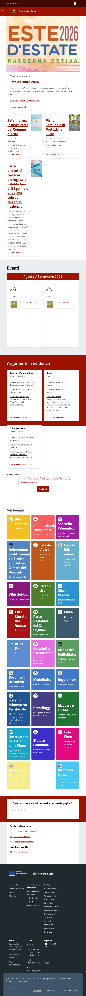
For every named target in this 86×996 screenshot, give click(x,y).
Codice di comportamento (33, 903)
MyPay (11, 892)
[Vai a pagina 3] (44, 348)
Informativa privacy (51, 910)
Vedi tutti (43, 489)
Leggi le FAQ (49, 928)
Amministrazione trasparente (33, 893)
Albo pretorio (13, 895)
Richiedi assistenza (51, 888)
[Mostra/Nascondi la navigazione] (2, 11)
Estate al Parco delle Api (28, 302)
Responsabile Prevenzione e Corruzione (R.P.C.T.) (51, 903)
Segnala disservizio (51, 892)
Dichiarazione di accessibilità (50, 916)
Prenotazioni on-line (16, 888)
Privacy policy (22, 981)
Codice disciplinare (33, 898)
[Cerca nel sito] (77, 11)
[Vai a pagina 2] (41, 348)
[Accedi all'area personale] (76, 3)
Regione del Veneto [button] (13, 3)
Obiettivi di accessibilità (48, 923)
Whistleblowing (50, 895)
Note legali (48, 932)
